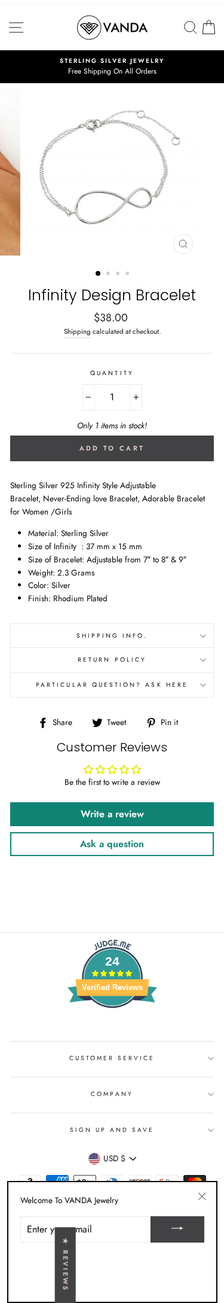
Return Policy (112, 659)
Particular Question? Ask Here (112, 684)
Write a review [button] (112, 814)
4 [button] (128, 275)
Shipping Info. (112, 635)
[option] (112, 67)
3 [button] (119, 275)
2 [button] (109, 275)
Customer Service (112, 1058)
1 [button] (99, 274)
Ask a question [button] (112, 844)
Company (112, 1093)
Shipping (77, 331)
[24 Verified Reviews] (112, 1030)
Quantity (111, 373)
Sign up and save (112, 1129)
